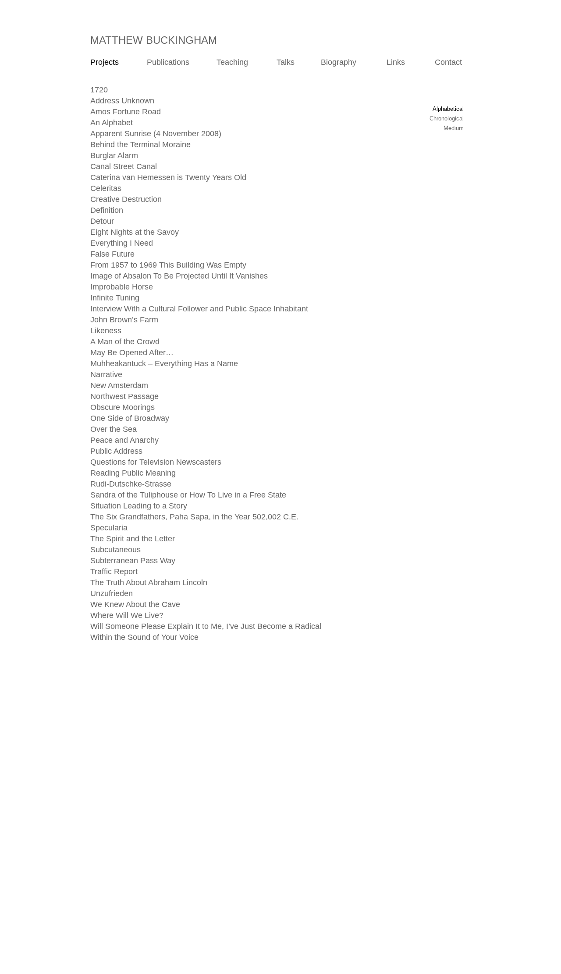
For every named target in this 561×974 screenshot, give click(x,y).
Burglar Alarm (114, 155)
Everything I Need (121, 243)
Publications (164, 62)
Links (396, 62)
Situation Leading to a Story (138, 505)
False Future (112, 254)
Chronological (447, 118)
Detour (102, 221)
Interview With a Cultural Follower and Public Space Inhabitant (199, 308)
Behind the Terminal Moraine (140, 144)
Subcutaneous (115, 549)
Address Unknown (122, 100)
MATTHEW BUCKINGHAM (153, 40)
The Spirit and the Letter (132, 538)
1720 (99, 89)
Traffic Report (114, 571)
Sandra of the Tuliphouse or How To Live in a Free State (188, 495)
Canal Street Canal (123, 166)
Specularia (109, 527)
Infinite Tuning (114, 297)
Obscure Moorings (122, 407)
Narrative (106, 374)
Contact (448, 62)
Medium (454, 128)
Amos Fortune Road (125, 111)
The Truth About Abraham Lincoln (148, 582)
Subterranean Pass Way (132, 560)
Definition (106, 210)
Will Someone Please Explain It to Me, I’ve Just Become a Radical (205, 626)
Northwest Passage (124, 396)
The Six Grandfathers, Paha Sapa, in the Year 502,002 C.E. (194, 516)
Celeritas (105, 188)
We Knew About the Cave (135, 604)
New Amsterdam (119, 385)
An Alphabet (111, 122)
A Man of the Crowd (125, 341)
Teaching (232, 62)
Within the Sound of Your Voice (144, 637)
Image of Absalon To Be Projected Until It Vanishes (179, 276)
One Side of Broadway (129, 418)
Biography (338, 62)
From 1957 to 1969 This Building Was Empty (168, 265)
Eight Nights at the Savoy (134, 232)
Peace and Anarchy (124, 440)
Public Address (116, 451)
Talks (280, 62)
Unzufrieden (111, 593)
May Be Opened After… (132, 352)
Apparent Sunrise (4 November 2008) (155, 133)
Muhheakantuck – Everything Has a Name (164, 363)
